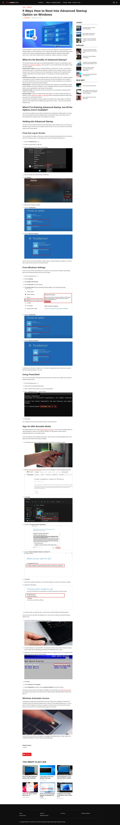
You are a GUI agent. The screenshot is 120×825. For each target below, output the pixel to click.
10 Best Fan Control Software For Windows (89, 57)
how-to (24, 747)
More (78, 2)
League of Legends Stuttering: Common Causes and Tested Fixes (89, 40)
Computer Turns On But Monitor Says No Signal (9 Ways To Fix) (90, 63)
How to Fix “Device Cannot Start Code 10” (29, 794)
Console (74, 2)
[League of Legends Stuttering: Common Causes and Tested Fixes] (78, 40)
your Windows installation (34, 64)
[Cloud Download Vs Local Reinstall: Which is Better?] (64, 770)
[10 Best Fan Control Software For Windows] (78, 57)
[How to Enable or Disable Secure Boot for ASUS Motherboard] (78, 68)
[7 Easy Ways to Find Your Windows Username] (47, 770)
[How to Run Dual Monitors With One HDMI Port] (78, 74)
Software (48, 2)
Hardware (40, 2)
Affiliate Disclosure (44, 815)
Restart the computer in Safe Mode (40, 95)
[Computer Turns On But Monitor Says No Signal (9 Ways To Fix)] (78, 63)
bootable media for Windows (47, 429)
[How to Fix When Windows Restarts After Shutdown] (30, 770)
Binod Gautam (43, 779)
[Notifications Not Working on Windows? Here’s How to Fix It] (64, 787)
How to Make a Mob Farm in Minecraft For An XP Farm (89, 34)
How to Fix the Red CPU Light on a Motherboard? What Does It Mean (90, 51)
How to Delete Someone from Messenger (89, 98)
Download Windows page (35, 469)
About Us (42, 813)
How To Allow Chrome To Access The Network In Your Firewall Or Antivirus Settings (90, 92)
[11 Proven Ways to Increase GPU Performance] (78, 28)
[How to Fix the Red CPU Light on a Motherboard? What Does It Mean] (78, 51)
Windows (29, 7)
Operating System (55, 2)
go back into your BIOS (65, 690)
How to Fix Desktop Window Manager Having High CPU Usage (47, 795)
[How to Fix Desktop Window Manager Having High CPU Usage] (47, 787)
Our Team (63, 813)
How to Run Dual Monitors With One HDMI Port (90, 75)
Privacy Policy (22, 815)
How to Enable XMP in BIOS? (89, 85)
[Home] (12, 2)
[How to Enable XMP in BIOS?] (78, 85)
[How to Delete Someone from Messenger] (78, 97)
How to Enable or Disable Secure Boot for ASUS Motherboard (88, 69)
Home (23, 7)
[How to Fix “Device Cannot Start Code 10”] (30, 787)
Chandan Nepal (26, 779)
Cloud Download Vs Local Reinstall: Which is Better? (64, 777)
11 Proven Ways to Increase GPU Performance (89, 28)
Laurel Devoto (27, 17)
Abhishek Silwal (26, 797)
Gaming (65, 2)
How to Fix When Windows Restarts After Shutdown (29, 777)
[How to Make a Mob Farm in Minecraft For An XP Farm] (78, 34)
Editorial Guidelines (85, 813)
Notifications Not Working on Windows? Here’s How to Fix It (64, 795)
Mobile (69, 2)
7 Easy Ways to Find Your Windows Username (46, 777)
